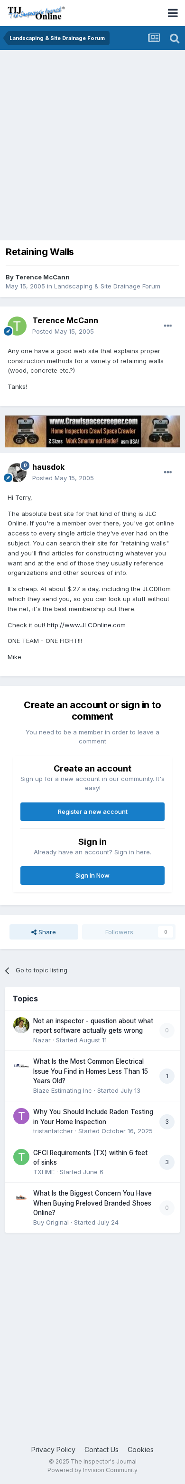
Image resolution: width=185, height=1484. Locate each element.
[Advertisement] (92, 147)
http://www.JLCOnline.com (86, 625)
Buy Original (51, 1222)
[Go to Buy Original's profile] (21, 1197)
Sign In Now (92, 875)
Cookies (141, 1449)
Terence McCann (42, 277)
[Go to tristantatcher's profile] (21, 1116)
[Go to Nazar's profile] (21, 1025)
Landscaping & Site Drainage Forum (107, 286)
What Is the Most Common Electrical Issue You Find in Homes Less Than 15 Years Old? (90, 1071)
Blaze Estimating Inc (62, 1090)
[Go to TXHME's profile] (21, 1157)
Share (46, 932)
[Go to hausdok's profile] (17, 472)
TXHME (44, 1172)
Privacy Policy (53, 1449)
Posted (63, 331)
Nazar (42, 1040)
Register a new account (93, 811)
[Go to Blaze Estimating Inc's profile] (21, 1066)
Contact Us (101, 1449)
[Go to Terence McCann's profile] (17, 326)
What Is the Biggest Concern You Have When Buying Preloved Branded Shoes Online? (92, 1203)
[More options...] (167, 326)
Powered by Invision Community (92, 1470)
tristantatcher (53, 1131)
